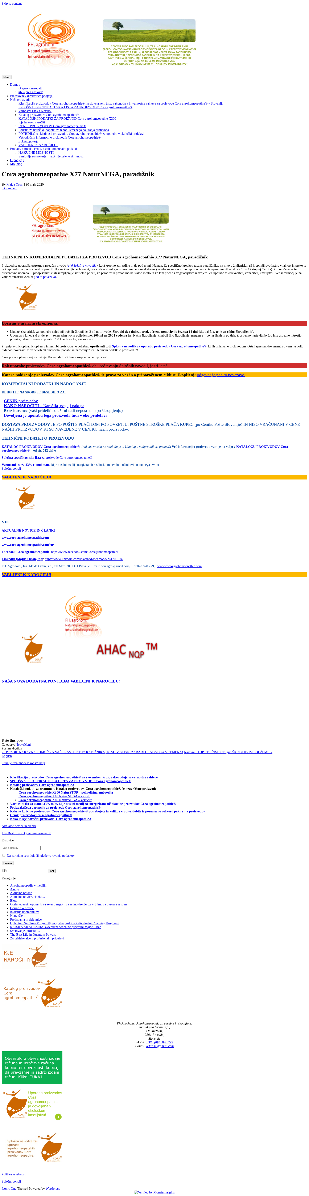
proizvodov (21, 400)
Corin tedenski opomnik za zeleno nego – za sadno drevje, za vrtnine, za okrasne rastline (68, 904)
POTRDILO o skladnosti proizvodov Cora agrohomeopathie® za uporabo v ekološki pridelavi (81, 133)
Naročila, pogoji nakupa (63, 405)
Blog (13, 900)
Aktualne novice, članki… (27, 897)
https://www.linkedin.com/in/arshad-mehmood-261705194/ (84, 559)
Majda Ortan (15, 184)
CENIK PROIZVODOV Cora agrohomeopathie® (52, 126)
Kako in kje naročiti (24, 819)
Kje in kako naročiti (31, 122)
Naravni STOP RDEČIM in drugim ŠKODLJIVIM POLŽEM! (228, 752)
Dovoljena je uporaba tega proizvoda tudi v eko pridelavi (55, 415)
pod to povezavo (45, 277)
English (7, 756)
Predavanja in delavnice (26, 919)
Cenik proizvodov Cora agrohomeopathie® (41, 815)
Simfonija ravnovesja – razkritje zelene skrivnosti (50, 156)
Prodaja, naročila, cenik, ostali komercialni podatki (43, 149)
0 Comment (9, 188)
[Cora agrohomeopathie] (110, 73)
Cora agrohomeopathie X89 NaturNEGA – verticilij (55, 800)
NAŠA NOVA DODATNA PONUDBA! (35, 681)
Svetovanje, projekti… (25, 931)
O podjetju (17, 160)
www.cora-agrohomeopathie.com (179, 566)
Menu (6, 77)
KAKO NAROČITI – (23, 405)
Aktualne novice (21, 893)
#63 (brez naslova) (30, 92)
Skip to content (12, 3)
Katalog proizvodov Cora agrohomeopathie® (48, 115)
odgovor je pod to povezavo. (221, 374)
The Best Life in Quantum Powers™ (26, 833)
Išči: (4, 870)
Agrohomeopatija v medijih (28, 885)
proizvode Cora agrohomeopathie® (65, 819)
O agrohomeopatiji (30, 88)
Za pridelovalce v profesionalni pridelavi (37, 938)
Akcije (14, 889)
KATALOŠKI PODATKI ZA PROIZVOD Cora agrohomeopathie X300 (67, 118)
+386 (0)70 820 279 (159, 1042)
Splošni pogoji (28, 141)
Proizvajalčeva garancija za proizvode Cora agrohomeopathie (54, 807)
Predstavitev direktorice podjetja (31, 96)
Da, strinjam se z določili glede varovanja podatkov (41, 855)
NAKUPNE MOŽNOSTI (36, 152)
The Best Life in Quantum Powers (33, 934)
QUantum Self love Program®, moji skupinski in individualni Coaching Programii (64, 923)
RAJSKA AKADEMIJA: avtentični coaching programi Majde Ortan (55, 927)
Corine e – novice (22, 908)
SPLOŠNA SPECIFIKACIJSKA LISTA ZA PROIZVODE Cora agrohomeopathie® (75, 107)
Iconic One (9, 1188)
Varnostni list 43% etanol (35, 111)
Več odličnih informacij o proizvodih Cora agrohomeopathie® (59, 137)
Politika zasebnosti (14, 1174)
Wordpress (53, 1188)
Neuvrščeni (23, 744)
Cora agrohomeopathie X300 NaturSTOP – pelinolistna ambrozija (65, 792)
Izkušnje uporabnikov (24, 912)
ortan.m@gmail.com (160, 1046)
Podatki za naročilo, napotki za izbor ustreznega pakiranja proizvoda (63, 130)
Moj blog (16, 164)
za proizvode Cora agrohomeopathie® (47, 457)
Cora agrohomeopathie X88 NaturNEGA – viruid (54, 796)
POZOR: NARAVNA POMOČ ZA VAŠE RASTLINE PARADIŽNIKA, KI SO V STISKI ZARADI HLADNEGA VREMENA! (92, 752)
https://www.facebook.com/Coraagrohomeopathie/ (84, 552)
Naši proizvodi (20, 99)
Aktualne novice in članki (19, 826)
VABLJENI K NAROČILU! (38, 145)
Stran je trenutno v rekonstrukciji (23, 763)
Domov (15, 84)
